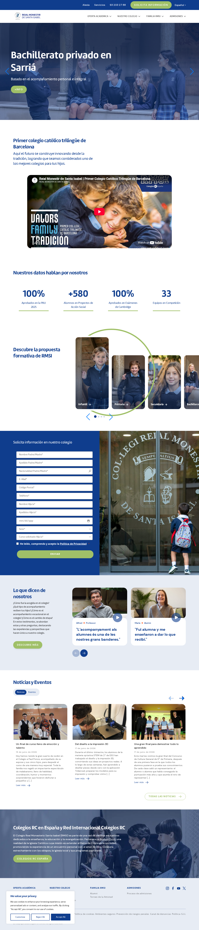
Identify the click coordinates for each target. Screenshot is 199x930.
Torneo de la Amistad (101, 897)
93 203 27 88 (118, 5)
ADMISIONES (176, 16)
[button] (191, 71)
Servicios (99, 5)
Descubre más (28, 644)
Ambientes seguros (105, 914)
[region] (40, 907)
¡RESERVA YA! (24, 83)
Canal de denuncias (160, 914)
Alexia (86, 5)
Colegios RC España (32, 858)
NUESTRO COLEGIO (127, 16)
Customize (20, 917)
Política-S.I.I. (179, 914)
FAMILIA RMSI (153, 16)
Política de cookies (84, 914)
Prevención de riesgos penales (132, 914)
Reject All (40, 917)
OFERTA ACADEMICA (98, 16)
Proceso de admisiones (139, 894)
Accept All (60, 917)
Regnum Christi (108, 839)
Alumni (94, 894)
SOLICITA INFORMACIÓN (151, 5)
